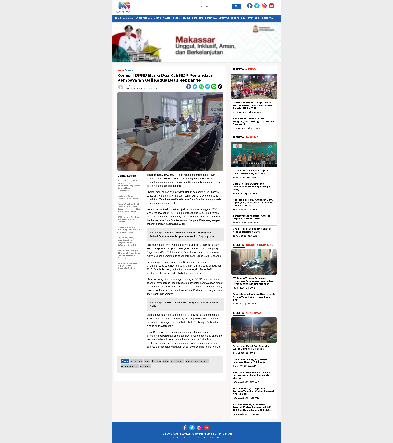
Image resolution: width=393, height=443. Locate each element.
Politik (167, 18)
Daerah (177, 18)
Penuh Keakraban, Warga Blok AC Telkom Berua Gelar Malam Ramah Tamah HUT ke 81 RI (253, 105)
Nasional (128, 18)
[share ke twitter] (196, 88)
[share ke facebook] (189, 88)
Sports (235, 18)
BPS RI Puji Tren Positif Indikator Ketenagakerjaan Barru (252, 230)
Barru (133, 361)
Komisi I (179, 361)
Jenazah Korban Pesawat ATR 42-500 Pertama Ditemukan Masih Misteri (252, 375)
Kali (172, 361)
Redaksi (185, 434)
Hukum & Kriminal (193, 18)
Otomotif (247, 18)
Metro (157, 18)
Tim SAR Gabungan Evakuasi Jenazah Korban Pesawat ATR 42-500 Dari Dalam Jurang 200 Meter (252, 407)
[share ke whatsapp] (202, 88)
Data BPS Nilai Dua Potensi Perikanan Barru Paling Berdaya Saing (251, 186)
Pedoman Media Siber (204, 434)
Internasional (143, 18)
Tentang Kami (169, 434)
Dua (153, 361)
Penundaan (127, 366)
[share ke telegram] (208, 88)
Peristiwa (211, 18)
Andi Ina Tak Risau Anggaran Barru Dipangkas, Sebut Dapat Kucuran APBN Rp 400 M (253, 202)
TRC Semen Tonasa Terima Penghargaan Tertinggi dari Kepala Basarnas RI (253, 121)
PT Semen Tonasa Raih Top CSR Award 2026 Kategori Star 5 (251, 172)
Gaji (159, 361)
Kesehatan (268, 18)
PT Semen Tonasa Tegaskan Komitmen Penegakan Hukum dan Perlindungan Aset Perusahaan (253, 281)
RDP (136, 366)
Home (117, 18)
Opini (257, 18)
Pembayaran (201, 361)
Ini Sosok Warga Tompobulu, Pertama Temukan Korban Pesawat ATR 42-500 (253, 391)
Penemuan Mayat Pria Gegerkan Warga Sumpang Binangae (251, 347)
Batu (140, 361)
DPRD (146, 361)
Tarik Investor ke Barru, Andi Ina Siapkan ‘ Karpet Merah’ (251, 217)
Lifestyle (223, 18)
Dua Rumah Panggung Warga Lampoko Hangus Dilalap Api (250, 360)
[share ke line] (214, 88)
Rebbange (145, 366)
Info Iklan (225, 434)
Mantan (189, 361)
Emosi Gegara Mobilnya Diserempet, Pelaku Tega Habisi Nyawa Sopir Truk (254, 297)
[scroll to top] (378, 438)
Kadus (166, 361)
